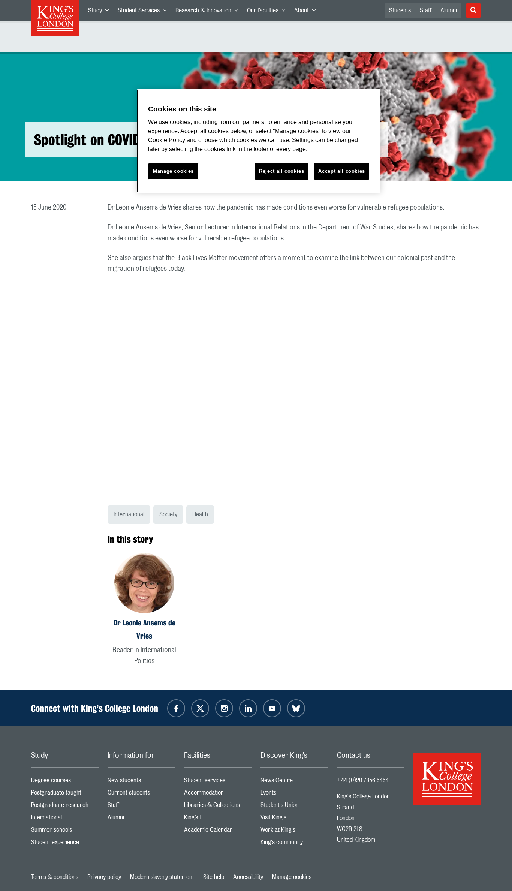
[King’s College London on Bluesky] (296, 708)
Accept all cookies (341, 171)
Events (294, 794)
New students (141, 782)
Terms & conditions (54, 877)
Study (100, 12)
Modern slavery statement (162, 877)
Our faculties (268, 12)
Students (400, 11)
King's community (294, 844)
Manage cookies (291, 877)
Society (168, 515)
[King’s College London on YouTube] (272, 708)
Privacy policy (104, 877)
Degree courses (65, 782)
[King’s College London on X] (200, 708)
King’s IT (218, 819)
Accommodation (218, 794)
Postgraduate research (65, 807)
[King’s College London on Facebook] (176, 708)
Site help (213, 877)
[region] (258, 141)
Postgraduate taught (65, 794)
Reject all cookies (281, 171)
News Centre (294, 782)
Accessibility (248, 877)
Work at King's (294, 831)
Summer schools (65, 831)
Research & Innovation (209, 12)
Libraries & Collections (218, 807)
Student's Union (294, 807)
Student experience (65, 844)
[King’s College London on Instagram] (224, 708)
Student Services (144, 12)
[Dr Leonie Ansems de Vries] (144, 584)
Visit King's (294, 819)
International (129, 515)
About (307, 12)
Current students (141, 794)
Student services (218, 782)
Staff (425, 11)
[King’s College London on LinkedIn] (248, 708)
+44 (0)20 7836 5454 (363, 780)
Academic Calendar (218, 831)
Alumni (448, 11)
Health (200, 515)
